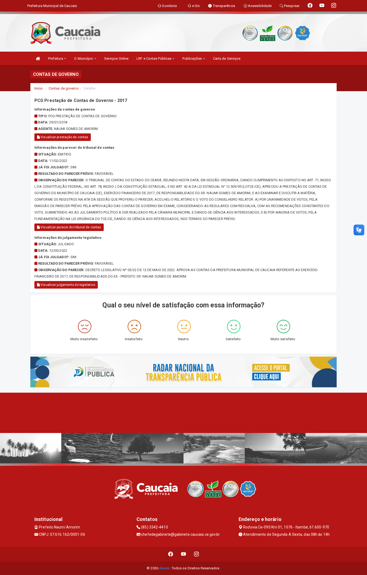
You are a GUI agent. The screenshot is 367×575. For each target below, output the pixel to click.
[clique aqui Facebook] (170, 554)
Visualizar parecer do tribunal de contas (70, 227)
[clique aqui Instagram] (196, 554)
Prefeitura (56, 58)
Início (38, 88)
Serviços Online (116, 58)
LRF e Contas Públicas (154, 58)
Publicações (192, 58)
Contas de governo (64, 88)
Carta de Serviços (227, 58)
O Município (84, 58)
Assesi (164, 568)
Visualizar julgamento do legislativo (67, 285)
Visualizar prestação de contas (64, 137)
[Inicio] (38, 58)
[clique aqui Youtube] (183, 554)
